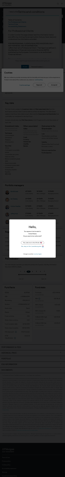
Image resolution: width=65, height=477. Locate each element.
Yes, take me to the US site (31, 242)
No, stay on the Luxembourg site (31, 246)
